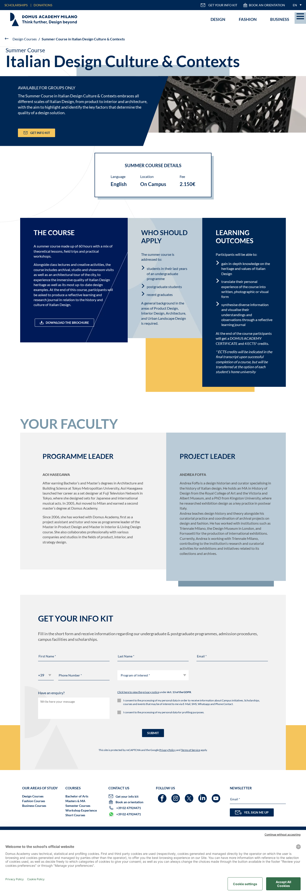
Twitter (190, 796)
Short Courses (75, 815)
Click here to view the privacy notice (138, 692)
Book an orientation (267, 5)
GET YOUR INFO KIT (222, 5)
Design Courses (25, 39)
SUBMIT (153, 733)
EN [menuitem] (295, 5)
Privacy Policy (167, 750)
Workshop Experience (81, 810)
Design (218, 19)
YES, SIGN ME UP (256, 812)
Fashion (248, 19)
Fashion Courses (33, 801)
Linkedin (203, 796)
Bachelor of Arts (76, 796)
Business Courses (34, 806)
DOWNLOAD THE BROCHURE (67, 322)
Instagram (176, 796)
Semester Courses (77, 806)
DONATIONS (43, 5)
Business (279, 19)
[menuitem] (296, 5)
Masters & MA (75, 801)
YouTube (216, 796)
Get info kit (40, 133)
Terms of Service (190, 750)
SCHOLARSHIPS (16, 5)
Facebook (163, 796)
